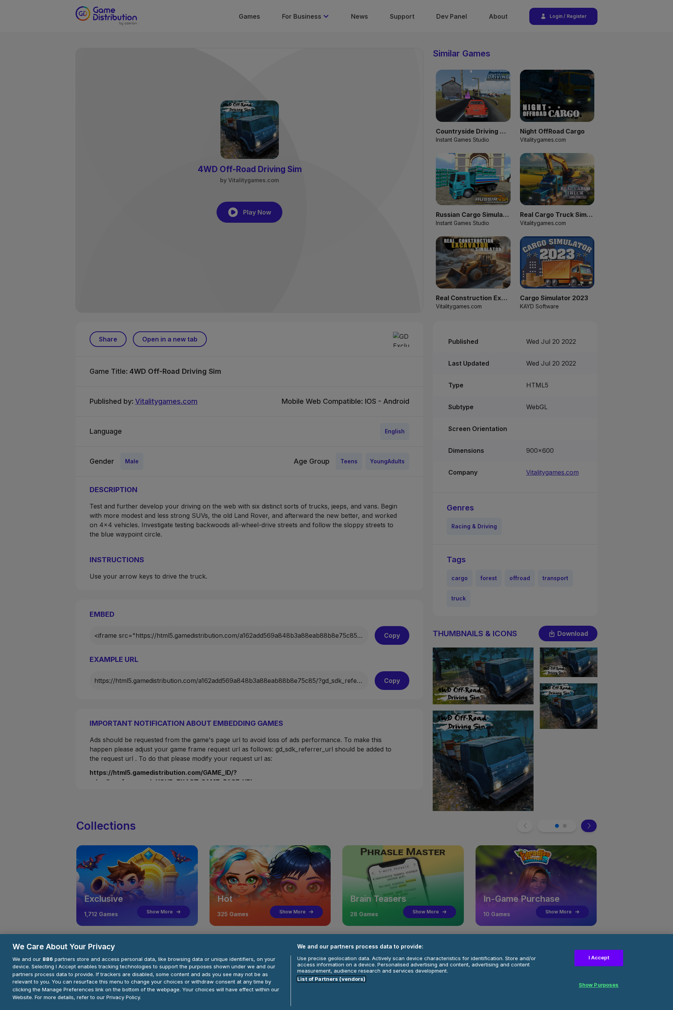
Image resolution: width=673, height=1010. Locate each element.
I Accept (598, 958)
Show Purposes (599, 985)
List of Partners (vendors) (331, 979)
